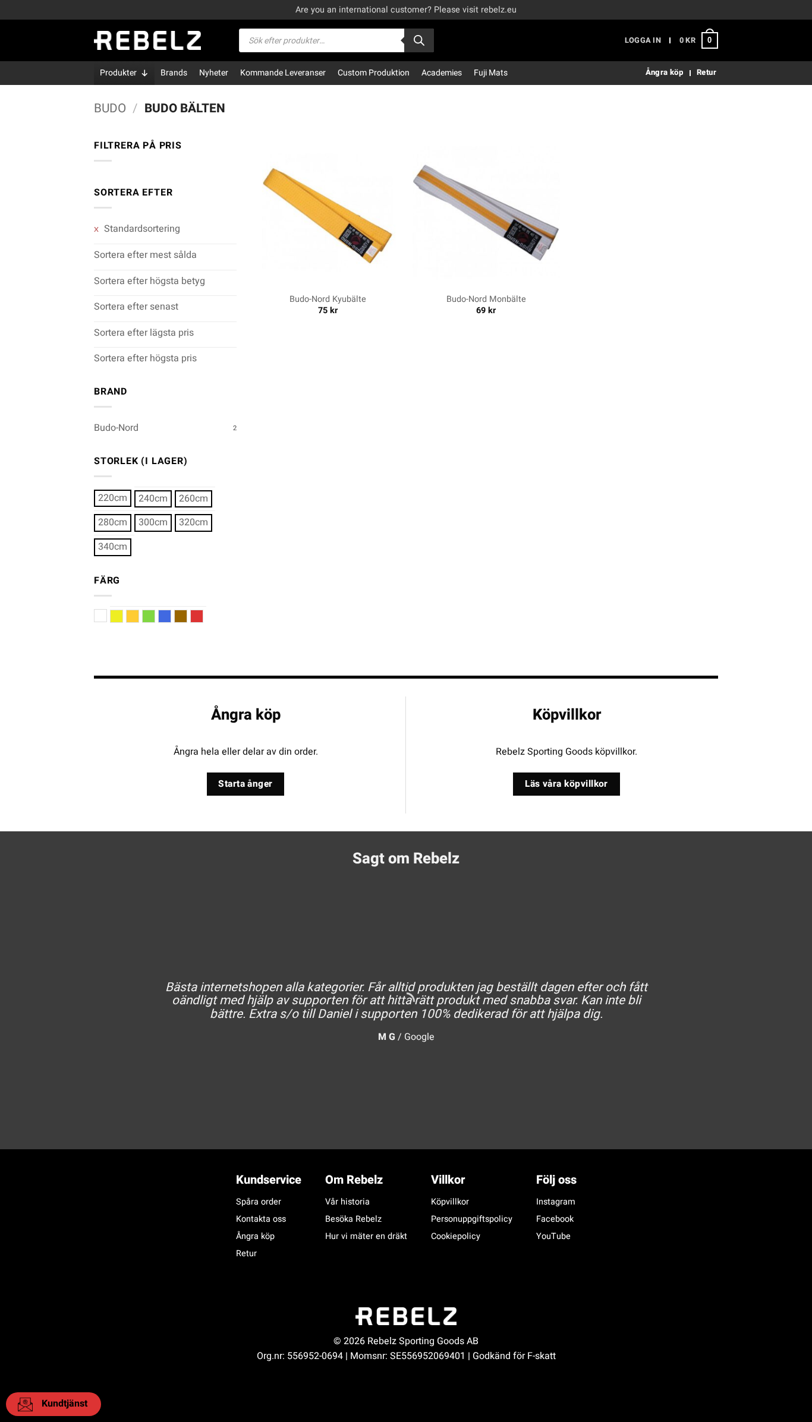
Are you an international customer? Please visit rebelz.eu (406, 10)
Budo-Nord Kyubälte (327, 299)
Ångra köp (255, 1236)
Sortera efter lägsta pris (144, 333)
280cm (112, 522)
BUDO (110, 108)
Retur (246, 1253)
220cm (112, 498)
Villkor (448, 1179)
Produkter (118, 73)
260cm (193, 498)
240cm (153, 498)
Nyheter (213, 73)
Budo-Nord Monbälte (486, 299)
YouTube (553, 1236)
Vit (106, 616)
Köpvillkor (450, 1202)
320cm (193, 522)
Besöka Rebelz (353, 1219)
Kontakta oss (261, 1219)
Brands (173, 73)
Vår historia (347, 1202)
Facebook (555, 1219)
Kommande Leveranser (283, 73)
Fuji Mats (491, 73)
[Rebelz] (147, 40)
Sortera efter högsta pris (145, 358)
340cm (112, 547)
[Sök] (419, 40)
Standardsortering (141, 229)
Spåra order (258, 1202)
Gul (122, 616)
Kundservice (268, 1179)
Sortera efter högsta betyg (149, 281)
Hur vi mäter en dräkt (366, 1236)
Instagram (555, 1202)
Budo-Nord (116, 428)
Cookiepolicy (455, 1236)
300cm (153, 522)
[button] (643, 40)
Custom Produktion (374, 73)
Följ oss (556, 1179)
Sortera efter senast (136, 306)
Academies (441, 73)
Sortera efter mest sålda (145, 255)
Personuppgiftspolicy (471, 1219)
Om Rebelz (354, 1179)
